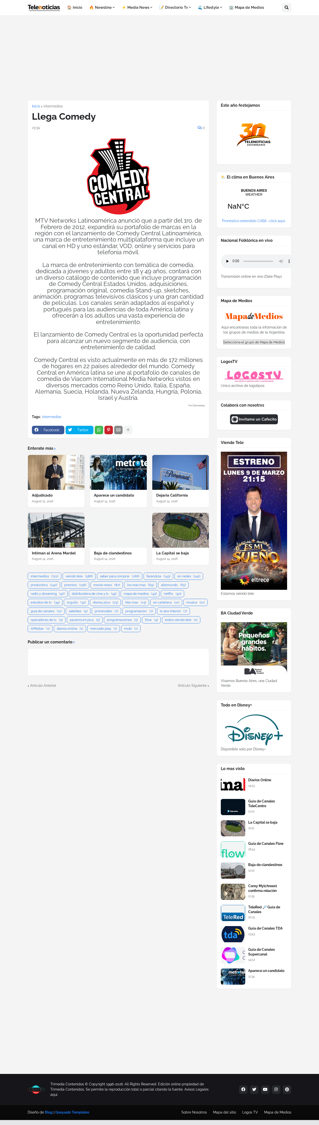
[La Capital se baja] (180, 530)
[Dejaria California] (180, 472)
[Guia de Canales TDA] (233, 934)
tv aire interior (173, 611)
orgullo (76, 602)
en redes (188, 576)
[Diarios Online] (233, 786)
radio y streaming (48, 594)
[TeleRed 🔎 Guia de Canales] (233, 913)
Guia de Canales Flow (266, 844)
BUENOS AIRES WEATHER (254, 202)
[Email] (118, 430)
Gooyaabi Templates (72, 1112)
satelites (78, 611)
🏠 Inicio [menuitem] (74, 7)
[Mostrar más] (128, 430)
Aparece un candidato (114, 495)
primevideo (106, 611)
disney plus (105, 602)
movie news (106, 585)
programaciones (122, 620)
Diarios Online (259, 780)
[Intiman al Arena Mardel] (56, 530)
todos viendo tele (181, 620)
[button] (286, 7)
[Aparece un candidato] (118, 472)
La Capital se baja (172, 553)
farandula (158, 576)
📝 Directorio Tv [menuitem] (173, 7)
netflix (172, 594)
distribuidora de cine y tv (94, 594)
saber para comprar (119, 576)
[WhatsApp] (99, 430)
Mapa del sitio (224, 1112)
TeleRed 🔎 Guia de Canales (264, 909)
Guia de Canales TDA (265, 928)
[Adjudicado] (56, 472)
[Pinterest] (108, 430)
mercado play (103, 628)
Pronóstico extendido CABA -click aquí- (254, 221)
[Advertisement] (159, 58)
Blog (49, 1112)
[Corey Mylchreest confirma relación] (233, 892)
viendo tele (79, 576)
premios (75, 585)
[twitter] (254, 1089)
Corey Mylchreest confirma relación (262, 888)
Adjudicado (42, 495)
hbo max (135, 602)
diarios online (70, 628)
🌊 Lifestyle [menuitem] (208, 7)
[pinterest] (287, 1089)
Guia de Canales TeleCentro (261, 803)
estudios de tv (45, 602)
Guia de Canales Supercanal (261, 952)
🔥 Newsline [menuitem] (100, 7)
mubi (131, 628)
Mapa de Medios (277, 1112)
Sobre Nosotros (194, 1112)
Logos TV (250, 1112)
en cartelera (166, 602)
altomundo (173, 585)
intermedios (53, 106)
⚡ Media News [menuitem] (135, 7)
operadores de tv (47, 620)
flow (151, 620)
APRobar (40, 628)
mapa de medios (140, 594)
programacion (139, 611)
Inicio (36, 106)
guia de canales (46, 611)
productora (44, 585)
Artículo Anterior (43, 686)
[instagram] (276, 1089)
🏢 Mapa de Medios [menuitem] (246, 7)
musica (195, 602)
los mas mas (140, 585)
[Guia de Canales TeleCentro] (233, 807)
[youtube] (265, 1089)
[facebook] (243, 1089)
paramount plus (85, 620)
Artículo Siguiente (192, 686)
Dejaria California (172, 495)
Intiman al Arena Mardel (54, 553)
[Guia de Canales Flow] (233, 849)
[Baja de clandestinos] (118, 530)
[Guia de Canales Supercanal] (233, 955)
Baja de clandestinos (113, 553)
